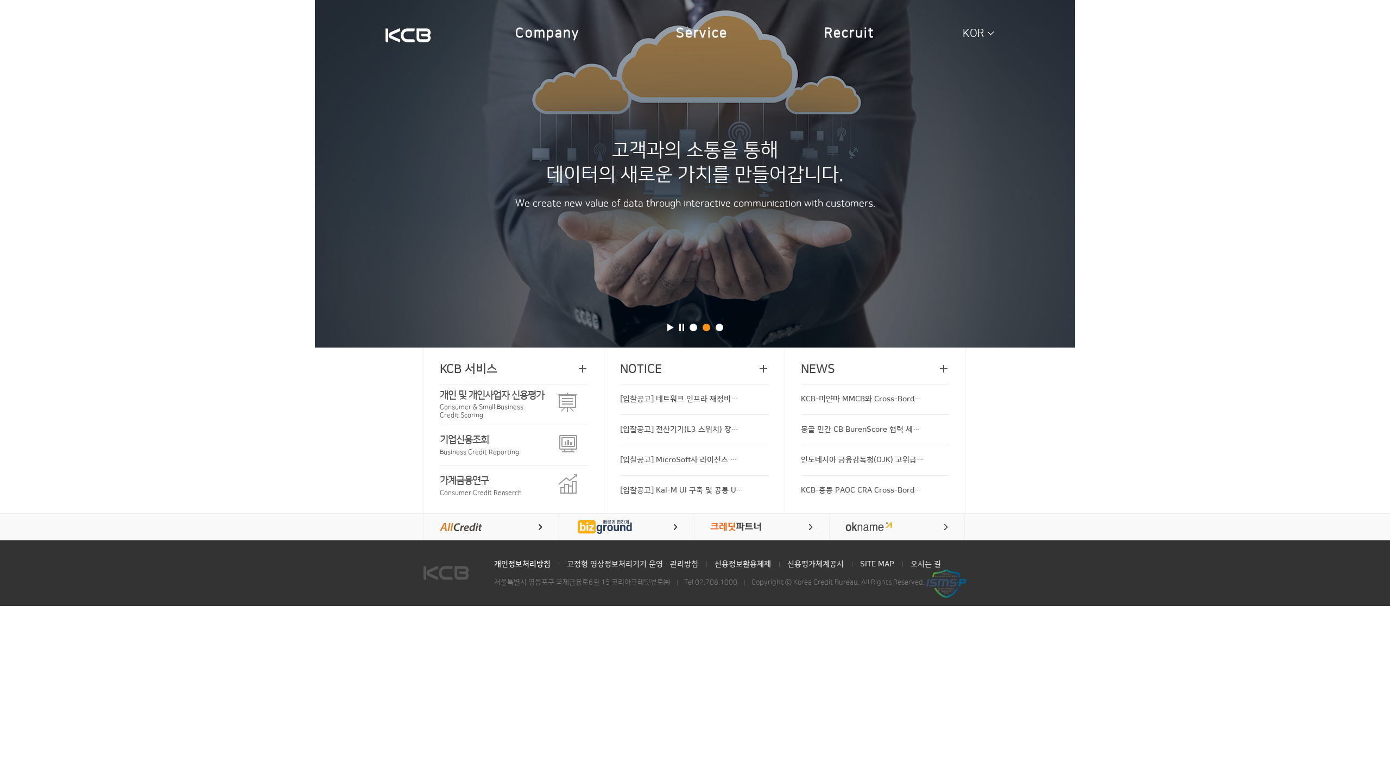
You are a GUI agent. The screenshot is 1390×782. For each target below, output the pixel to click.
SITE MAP (877, 564)
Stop (681, 327)
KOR (973, 33)
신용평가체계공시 (815, 564)
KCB (408, 36)
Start (670, 327)
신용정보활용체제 (743, 564)
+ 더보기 (582, 369)
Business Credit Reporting (479, 445)
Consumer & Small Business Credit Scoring (492, 404)
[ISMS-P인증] (946, 583)
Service (702, 33)
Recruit (849, 33)
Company (547, 33)
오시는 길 (926, 564)
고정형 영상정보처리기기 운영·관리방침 (632, 564)
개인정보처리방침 (522, 564)
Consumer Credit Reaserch (481, 485)
